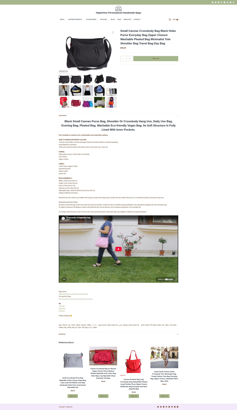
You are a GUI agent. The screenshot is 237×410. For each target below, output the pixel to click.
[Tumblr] (177, 406)
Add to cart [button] (72, 396)
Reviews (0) (62, 334)
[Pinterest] (221, 2)
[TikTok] (233, 2)
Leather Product (75, 19)
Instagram (62, 308)
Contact (137, 19)
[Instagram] (224, 2)
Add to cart (155, 58)
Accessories (91, 19)
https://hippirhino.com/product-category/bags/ (73, 294)
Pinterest (62, 311)
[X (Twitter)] (230, 2)
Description (62, 115)
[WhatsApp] (212, 2)
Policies (103, 19)
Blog (113, 19)
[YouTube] (218, 2)
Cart (119, 19)
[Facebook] (227, 2)
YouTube (62, 306)
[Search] (170, 19)
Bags (62, 19)
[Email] (215, 2)
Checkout (127, 19)
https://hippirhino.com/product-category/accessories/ (76, 299)
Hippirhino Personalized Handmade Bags (118, 12)
